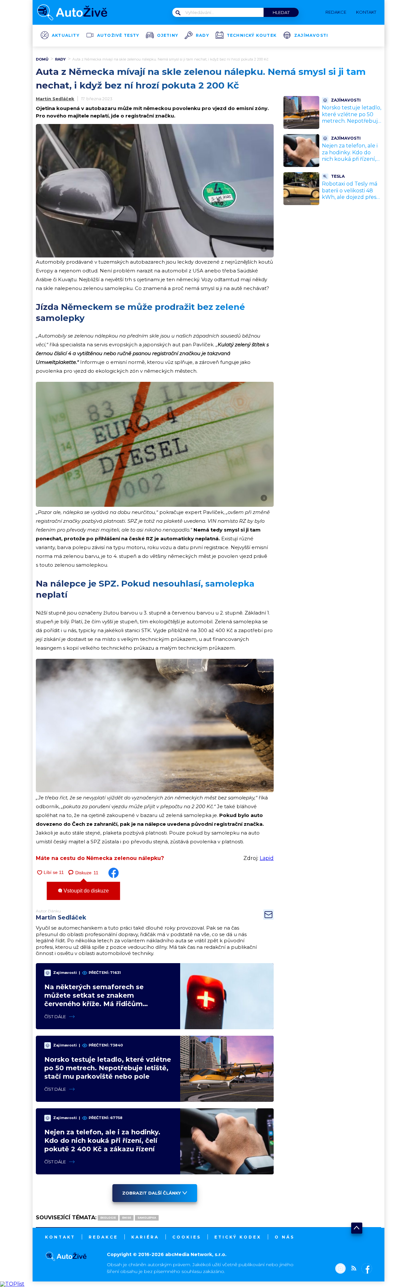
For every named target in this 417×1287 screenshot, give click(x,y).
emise (126, 1217)
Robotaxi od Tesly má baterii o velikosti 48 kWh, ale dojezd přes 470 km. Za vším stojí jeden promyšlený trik (351, 197)
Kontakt (60, 1237)
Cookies (186, 1237)
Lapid (267, 858)
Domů (42, 59)
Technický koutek (252, 35)
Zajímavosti (311, 35)
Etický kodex (237, 1237)
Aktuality (65, 35)
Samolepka (146, 1217)
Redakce (103, 1237)
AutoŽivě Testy (118, 35)
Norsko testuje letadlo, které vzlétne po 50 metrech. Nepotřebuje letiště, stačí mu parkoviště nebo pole (107, 1068)
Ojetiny (167, 35)
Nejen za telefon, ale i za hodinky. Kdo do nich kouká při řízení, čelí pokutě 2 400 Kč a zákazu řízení (102, 1140)
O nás (285, 1237)
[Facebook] (365, 1269)
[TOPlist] (12, 1284)
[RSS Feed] (352, 1269)
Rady (202, 35)
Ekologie (108, 1217)
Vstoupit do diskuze (85, 890)
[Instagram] (340, 1269)
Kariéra (145, 1237)
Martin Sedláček (55, 98)
